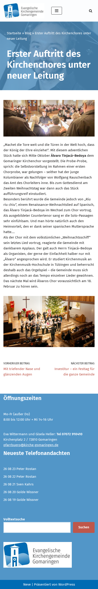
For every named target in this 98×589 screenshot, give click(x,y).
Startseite (14, 33)
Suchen (83, 527)
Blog (28, 33)
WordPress (66, 584)
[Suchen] (90, 10)
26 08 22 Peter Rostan (19, 477)
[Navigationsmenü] (56, 11)
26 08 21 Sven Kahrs (18, 484)
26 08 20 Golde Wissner (21, 492)
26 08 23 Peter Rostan (19, 469)
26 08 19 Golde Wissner (21, 500)
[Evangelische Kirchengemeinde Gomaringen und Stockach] (23, 10)
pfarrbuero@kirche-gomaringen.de (30, 445)
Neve (27, 584)
